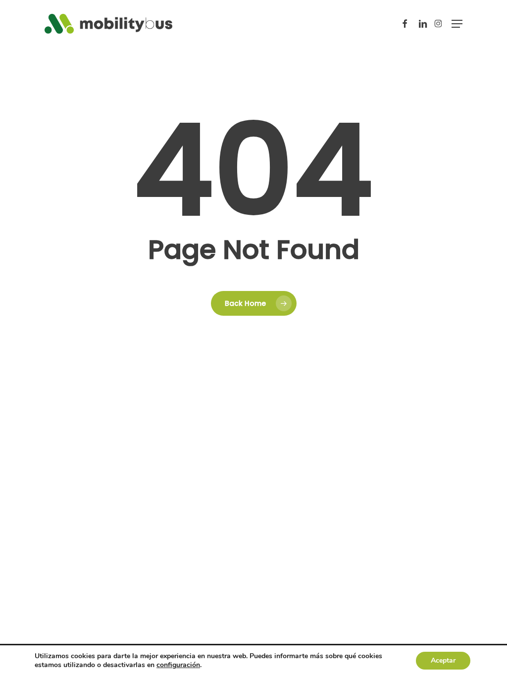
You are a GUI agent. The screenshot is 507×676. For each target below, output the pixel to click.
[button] (457, 24)
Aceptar (443, 660)
